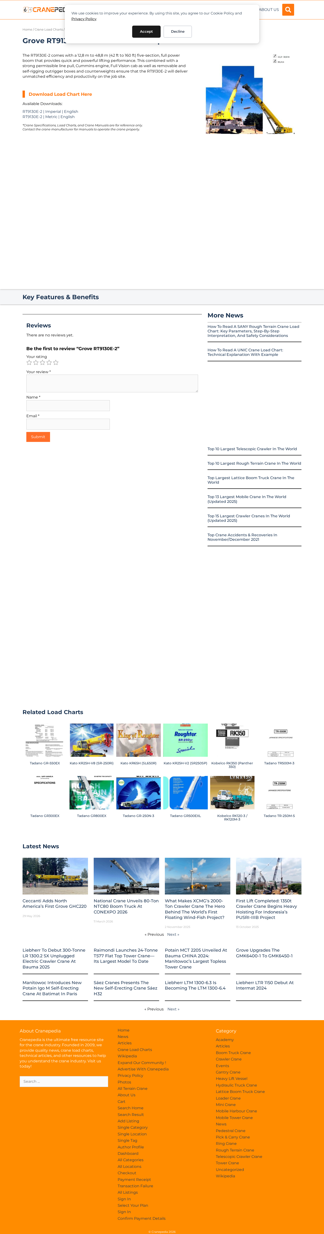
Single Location (132, 1134)
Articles (125, 1043)
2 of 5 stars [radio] (36, 362)
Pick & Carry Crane (233, 1137)
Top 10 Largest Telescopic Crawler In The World (252, 449)
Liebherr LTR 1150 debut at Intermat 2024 (265, 985)
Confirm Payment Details (142, 1218)
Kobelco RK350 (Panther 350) (232, 765)
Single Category (133, 1127)
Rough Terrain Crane (235, 1150)
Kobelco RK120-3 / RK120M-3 (232, 817)
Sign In (124, 1199)
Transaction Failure (135, 1186)
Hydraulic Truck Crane (236, 1085)
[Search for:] (64, 1081)
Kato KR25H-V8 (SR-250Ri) (92, 763)
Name (33, 397)
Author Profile (131, 1147)
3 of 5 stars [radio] (42, 362)
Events (222, 1066)
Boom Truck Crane (233, 1053)
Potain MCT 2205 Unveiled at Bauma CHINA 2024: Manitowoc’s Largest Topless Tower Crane (196, 958)
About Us (269, 9)
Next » (173, 934)
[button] (288, 10)
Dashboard (128, 1153)
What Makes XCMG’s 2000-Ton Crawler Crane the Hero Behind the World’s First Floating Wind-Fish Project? (195, 909)
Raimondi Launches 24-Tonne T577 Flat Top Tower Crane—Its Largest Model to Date (126, 956)
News (123, 1036)
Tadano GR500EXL (185, 816)
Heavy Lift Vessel (231, 1078)
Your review (38, 372)
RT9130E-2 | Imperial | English (50, 111)
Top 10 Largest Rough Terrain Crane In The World (254, 463)
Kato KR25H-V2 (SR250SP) (185, 763)
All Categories (130, 1160)
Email (32, 416)
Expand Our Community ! (142, 1062)
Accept (146, 31)
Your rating (36, 356)
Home (27, 29)
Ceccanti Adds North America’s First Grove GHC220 (55, 903)
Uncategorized (230, 1169)
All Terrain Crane (133, 1088)
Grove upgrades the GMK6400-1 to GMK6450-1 (264, 953)
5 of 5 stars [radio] (56, 362)
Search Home (130, 1108)
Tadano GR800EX (91, 816)
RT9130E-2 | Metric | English (49, 117)
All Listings (128, 1192)
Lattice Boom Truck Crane (240, 1091)
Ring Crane (226, 1143)
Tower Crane (227, 1163)
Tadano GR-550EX (45, 763)
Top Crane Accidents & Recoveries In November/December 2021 (242, 537)
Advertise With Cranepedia (143, 1069)
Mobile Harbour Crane (236, 1111)
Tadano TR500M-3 (279, 763)
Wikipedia (127, 1056)
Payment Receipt (134, 1179)
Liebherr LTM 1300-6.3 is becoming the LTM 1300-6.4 (195, 985)
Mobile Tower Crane (234, 1117)
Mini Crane (226, 1104)
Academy (225, 1039)
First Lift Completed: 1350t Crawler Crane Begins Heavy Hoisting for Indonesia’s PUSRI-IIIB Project (266, 909)
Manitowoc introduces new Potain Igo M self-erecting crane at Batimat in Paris (52, 988)
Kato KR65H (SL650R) (138, 763)
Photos (124, 1082)
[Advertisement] (247, 174)
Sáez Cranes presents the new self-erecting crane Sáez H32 (125, 988)
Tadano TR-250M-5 (279, 816)
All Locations (129, 1166)
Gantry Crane (228, 1072)
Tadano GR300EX (44, 816)
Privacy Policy (83, 19)
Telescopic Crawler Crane (239, 1156)
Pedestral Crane (230, 1130)
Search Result (131, 1114)
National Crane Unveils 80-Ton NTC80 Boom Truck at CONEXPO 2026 (126, 906)
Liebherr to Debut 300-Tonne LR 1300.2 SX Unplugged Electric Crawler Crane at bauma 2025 (54, 958)
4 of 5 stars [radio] (49, 362)
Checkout (127, 1173)
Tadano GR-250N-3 (138, 816)
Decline (178, 31)
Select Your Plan (133, 1205)
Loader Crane (228, 1098)
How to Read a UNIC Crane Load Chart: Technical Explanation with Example (245, 352)
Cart (121, 1101)
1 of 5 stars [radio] (29, 362)
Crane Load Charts (49, 29)
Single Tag (127, 1140)
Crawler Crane (229, 1059)
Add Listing (128, 1121)
